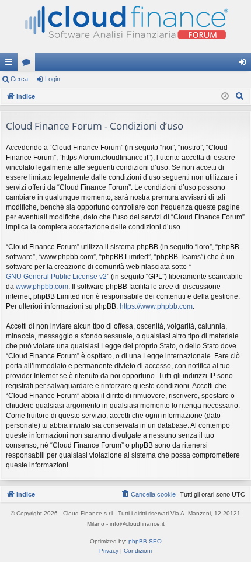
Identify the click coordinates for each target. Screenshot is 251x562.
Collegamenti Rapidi (11, 64)
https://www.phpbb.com (156, 306)
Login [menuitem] (244, 64)
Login (52, 78)
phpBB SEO (145, 541)
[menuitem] (240, 96)
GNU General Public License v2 (56, 277)
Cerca (19, 78)
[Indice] (125, 26)
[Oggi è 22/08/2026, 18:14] (225, 96)
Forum (28, 64)
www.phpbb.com (42, 286)
